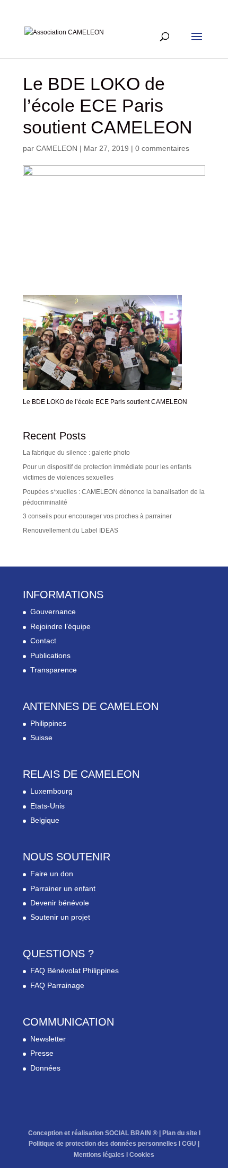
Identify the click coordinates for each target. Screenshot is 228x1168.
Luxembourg (51, 791)
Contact (43, 640)
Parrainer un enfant (62, 888)
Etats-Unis (47, 806)
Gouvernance (53, 611)
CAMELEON (56, 148)
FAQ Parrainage (57, 985)
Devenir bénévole (59, 903)
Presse (42, 1053)
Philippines (48, 723)
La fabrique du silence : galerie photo (76, 452)
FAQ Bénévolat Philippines (74, 970)
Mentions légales (99, 1154)
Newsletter (48, 1039)
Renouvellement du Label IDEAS (70, 530)
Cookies (141, 1154)
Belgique (44, 820)
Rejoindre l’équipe (60, 626)
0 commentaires (162, 148)
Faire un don (51, 873)
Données (45, 1068)
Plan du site (179, 1133)
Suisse (41, 737)
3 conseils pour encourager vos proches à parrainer (97, 516)
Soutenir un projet (60, 917)
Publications (50, 655)
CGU (189, 1143)
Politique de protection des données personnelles (103, 1143)
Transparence (53, 670)
